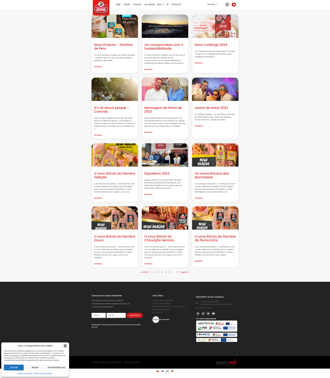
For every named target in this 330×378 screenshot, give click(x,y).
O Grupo (126, 4)
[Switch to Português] (157, 371)
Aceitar (14, 367)
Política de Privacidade (43, 373)
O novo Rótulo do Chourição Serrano (159, 238)
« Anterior (144, 272)
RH (167, 4)
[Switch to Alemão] (172, 371)
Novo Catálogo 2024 (211, 45)
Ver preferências (56, 367)
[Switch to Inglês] (162, 371)
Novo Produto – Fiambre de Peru (113, 47)
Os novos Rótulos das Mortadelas (212, 175)
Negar (35, 367)
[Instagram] (203, 313)
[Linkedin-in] (208, 313)
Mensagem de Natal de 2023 (163, 110)
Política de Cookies (24, 373)
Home (118, 4)
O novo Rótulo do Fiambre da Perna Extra (215, 238)
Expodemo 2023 (156, 173)
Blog (159, 4)
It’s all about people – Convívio (111, 110)
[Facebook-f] (198, 313)
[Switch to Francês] (167, 371)
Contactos (176, 4)
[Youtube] (213, 313)
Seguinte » (185, 272)
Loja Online (149, 4)
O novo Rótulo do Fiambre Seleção (114, 175)
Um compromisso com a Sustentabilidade (163, 47)
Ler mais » (98, 66)
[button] (65, 346)
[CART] (234, 5)
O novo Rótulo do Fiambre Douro (114, 238)
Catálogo (137, 4)
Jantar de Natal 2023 (211, 108)
